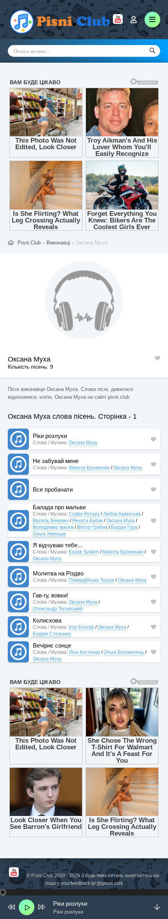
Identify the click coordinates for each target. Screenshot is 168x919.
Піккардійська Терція (91, 580)
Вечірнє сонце (52, 645)
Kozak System (84, 552)
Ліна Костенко (84, 652)
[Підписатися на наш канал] (118, 22)
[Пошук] (152, 51)
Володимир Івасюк (53, 527)
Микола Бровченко (89, 467)
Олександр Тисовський (58, 608)
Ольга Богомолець (124, 652)
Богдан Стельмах (52, 634)
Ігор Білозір (81, 627)
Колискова (47, 620)
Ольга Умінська (49, 534)
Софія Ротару (84, 514)
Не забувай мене (56, 461)
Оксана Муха (83, 442)
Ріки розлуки (50, 435)
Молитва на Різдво (58, 573)
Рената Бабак (87, 520)
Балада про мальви (59, 507)
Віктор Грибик (92, 527)
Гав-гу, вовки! (50, 595)
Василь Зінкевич (51, 520)
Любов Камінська (122, 514)
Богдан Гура (124, 527)
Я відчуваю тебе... (57, 545)
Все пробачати (53, 489)
